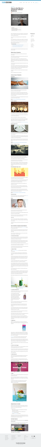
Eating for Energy (6, 437)
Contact (25, 437)
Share (20, 432)
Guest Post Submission (26, 436)
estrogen (27, 195)
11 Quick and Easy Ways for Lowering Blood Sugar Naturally (19, 192)
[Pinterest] (11, 432)
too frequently (15, 413)
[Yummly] (16, 432)
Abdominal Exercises (13, 436)
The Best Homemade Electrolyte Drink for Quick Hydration (19, 99)
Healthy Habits (19, 436)
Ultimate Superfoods (7, 438)
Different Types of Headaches (14, 28)
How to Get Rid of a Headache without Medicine (16, 29)
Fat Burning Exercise (13, 435)
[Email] (13, 432)
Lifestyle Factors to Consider (14, 30)
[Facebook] (14, 432)
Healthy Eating (12, 6)
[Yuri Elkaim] (20, 443)
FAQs (24, 438)
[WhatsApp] (17, 432)
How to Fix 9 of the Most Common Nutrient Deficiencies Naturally (19, 142)
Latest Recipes (6, 436)
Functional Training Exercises (14, 437)
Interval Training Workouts (13, 438)
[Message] (19, 432)
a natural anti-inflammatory (15, 250)
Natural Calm (12, 336)
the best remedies (24, 227)
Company (25, 435)
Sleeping (13, 412)
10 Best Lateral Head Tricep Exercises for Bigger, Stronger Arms (32, 45)
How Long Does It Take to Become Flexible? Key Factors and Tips (33, 40)
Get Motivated (19, 435)
